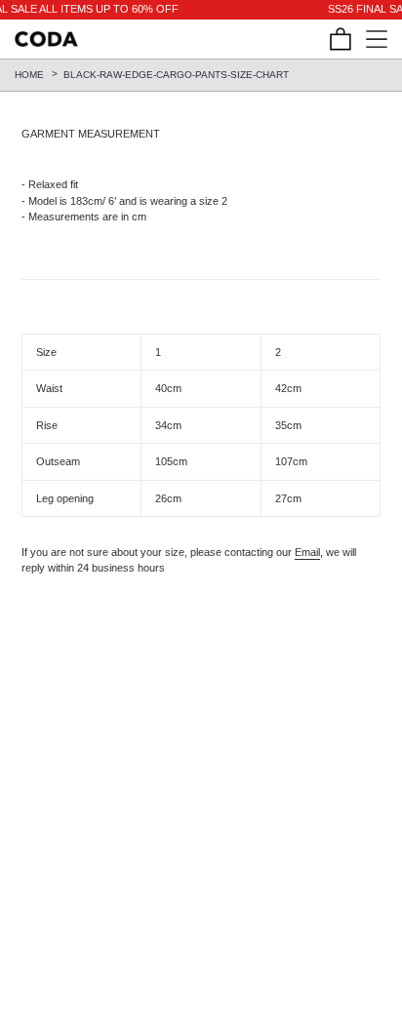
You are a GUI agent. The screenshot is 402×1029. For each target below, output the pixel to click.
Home (29, 74)
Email (307, 552)
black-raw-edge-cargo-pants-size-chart (176, 74)
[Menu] (369, 39)
